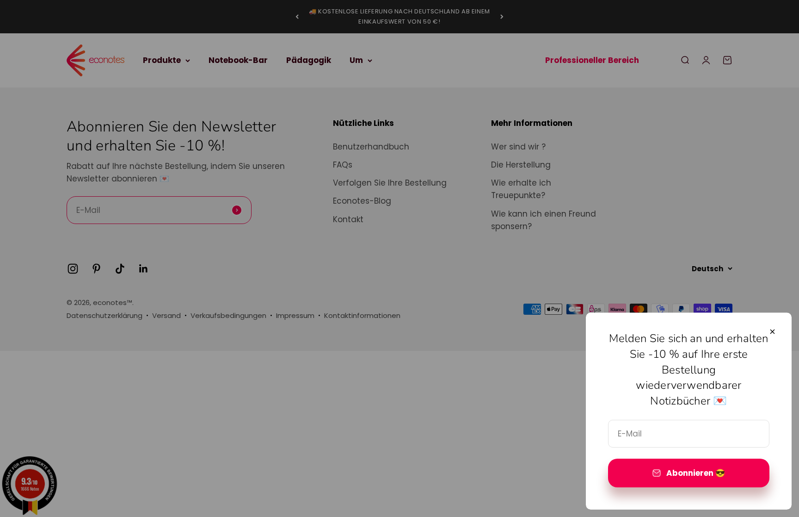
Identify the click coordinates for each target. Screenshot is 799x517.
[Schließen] (772, 331)
